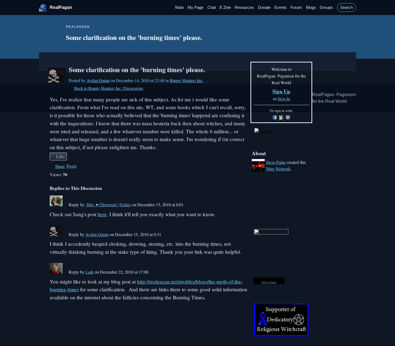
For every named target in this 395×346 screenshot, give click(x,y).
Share (60, 166)
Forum (296, 7)
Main (179, 7)
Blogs (311, 7)
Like (60, 156)
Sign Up (281, 91)
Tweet (71, 166)
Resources (244, 7)
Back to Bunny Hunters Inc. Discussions (108, 88)
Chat (211, 7)
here (102, 214)
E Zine (225, 7)
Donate (264, 7)
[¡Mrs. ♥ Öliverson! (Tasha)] (56, 204)
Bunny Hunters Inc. (186, 80)
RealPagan (61, 7)
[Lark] (56, 272)
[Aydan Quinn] (57, 81)
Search (346, 7)
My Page (195, 7)
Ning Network (278, 168)
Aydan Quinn (98, 80)
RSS (52, 331)
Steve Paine (276, 162)
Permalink (65, 205)
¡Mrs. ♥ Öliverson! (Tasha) (108, 204)
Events (280, 7)
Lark (89, 272)
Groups (326, 7)
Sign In (284, 98)
